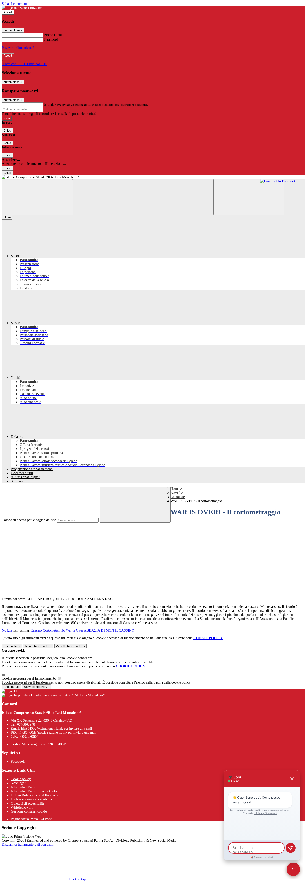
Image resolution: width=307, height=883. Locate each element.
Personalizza (12, 646)
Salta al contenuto (14, 4)
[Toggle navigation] (37, 197)
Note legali (18, 783)
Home (175, 489)
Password (51, 39)
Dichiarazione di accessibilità (31, 799)
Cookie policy (21, 779)
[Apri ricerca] (248, 197)
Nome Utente (53, 35)
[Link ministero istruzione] (22, 8)
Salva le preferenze (36, 687)
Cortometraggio (54, 630)
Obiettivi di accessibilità (27, 803)
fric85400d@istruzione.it (56, 728)
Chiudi (8, 130)
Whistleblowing (22, 807)
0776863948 (26, 724)
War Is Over (74, 630)
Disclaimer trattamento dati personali (27, 844)
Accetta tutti (70, 646)
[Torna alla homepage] (153, 177)
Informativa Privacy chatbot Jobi (34, 791)
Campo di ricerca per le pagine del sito (29, 520)
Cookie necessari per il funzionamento (29, 678)
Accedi (8, 12)
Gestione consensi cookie (29, 811)
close (7, 217)
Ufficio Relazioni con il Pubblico (34, 795)
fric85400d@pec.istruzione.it (57, 732)
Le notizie (178, 497)
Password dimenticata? (18, 47)
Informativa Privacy (25, 787)
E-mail (49, 104)
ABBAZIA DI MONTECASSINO (109, 630)
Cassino (36, 630)
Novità (175, 493)
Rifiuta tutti (38, 646)
